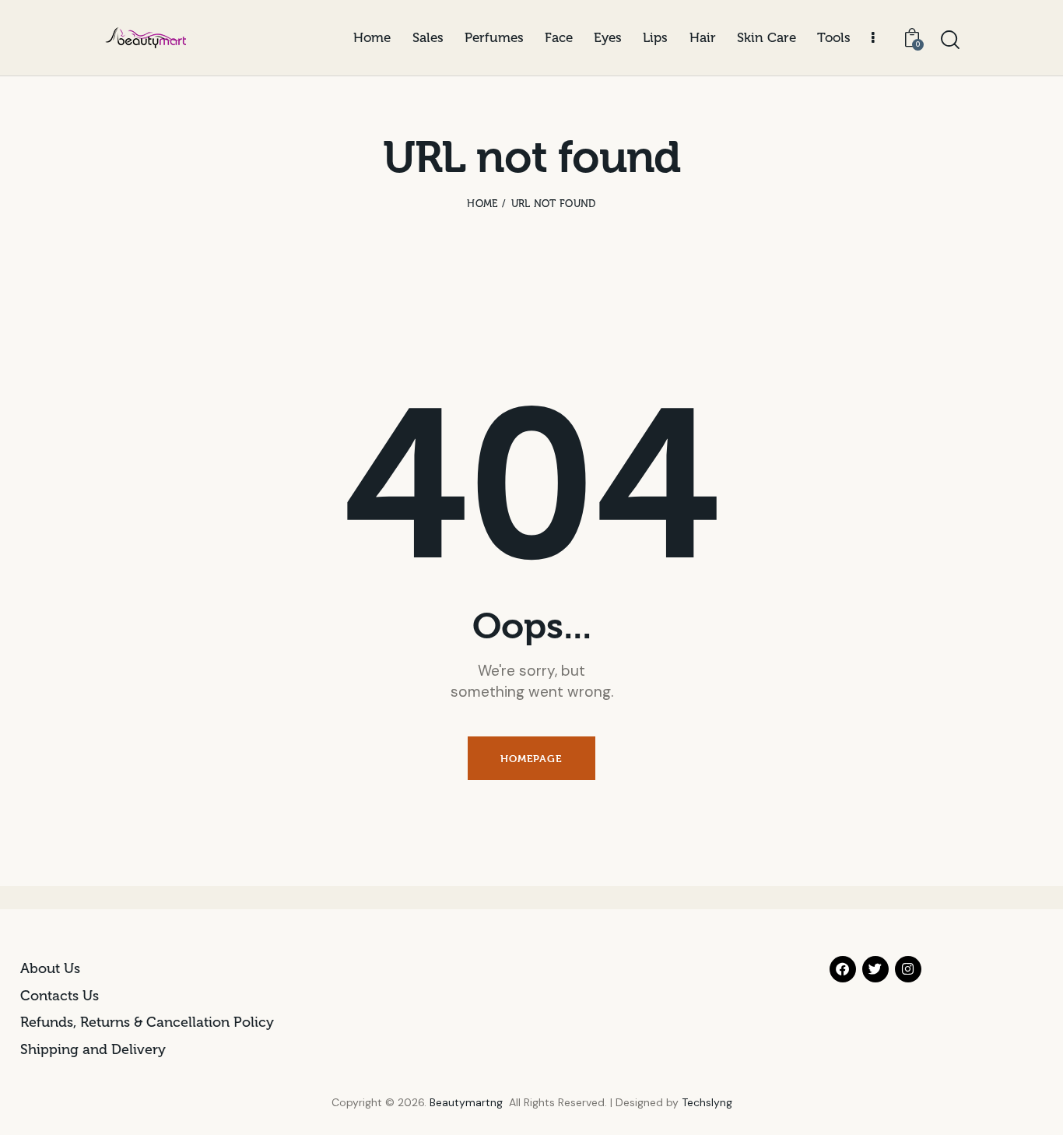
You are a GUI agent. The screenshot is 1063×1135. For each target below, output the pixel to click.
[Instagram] (908, 969)
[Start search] (950, 40)
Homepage (531, 758)
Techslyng (707, 1102)
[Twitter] (875, 969)
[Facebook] (843, 969)
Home (482, 203)
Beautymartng (466, 1102)
